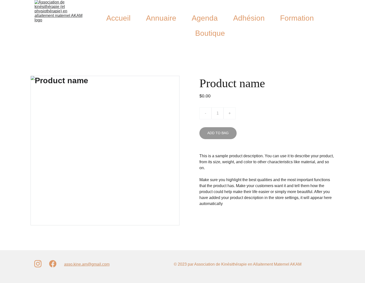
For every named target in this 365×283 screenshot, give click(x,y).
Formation (297, 18)
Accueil (118, 18)
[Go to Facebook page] (52, 263)
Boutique (210, 33)
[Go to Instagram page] (37, 263)
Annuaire (161, 18)
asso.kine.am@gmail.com (87, 264)
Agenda (205, 18)
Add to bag (218, 133)
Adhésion (249, 18)
